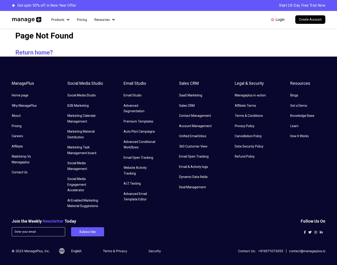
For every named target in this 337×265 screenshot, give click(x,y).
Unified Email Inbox (192, 136)
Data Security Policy (249, 146)
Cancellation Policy (248, 136)
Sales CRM (187, 105)
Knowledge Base (302, 115)
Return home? (34, 52)
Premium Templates (138, 121)
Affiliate (17, 146)
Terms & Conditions (249, 115)
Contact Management (195, 115)
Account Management (195, 126)
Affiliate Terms (245, 105)
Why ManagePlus (24, 105)
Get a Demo (298, 105)
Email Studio (133, 95)
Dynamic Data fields (193, 177)
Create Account (310, 19)
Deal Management (192, 187)
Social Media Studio (81, 95)
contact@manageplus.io (307, 251)
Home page (20, 95)
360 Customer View (193, 146)
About (16, 115)
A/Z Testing (132, 183)
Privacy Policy (244, 126)
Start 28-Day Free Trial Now (302, 5)
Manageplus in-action (250, 95)
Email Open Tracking (138, 157)
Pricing (82, 20)
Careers (17, 136)
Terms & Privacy (115, 251)
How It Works (299, 136)
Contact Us (20, 172)
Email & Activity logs (193, 167)
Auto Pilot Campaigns (139, 131)
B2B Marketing (78, 105)
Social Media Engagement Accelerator (76, 184)
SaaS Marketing (190, 95)
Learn (294, 126)
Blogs (294, 95)
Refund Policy (245, 156)
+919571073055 (270, 251)
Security (155, 251)
